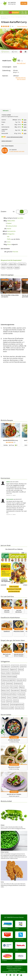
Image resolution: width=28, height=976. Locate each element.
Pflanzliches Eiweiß (19, 631)
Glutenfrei (23, 666)
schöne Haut (21, 694)
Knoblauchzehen (12, 226)
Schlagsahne (10, 234)
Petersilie (15, 252)
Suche (22, 13)
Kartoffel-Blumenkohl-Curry (10, 440)
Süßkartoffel (12, 264)
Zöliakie (15, 697)
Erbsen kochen (5, 852)
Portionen (22, 214)
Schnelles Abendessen (14, 740)
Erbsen (9, 244)
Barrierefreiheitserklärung (9, 972)
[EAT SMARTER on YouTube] (21, 975)
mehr (25, 119)
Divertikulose (15, 673)
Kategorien (23, 972)
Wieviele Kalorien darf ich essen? (21, 78)
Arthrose (21, 669)
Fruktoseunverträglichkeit (8, 680)
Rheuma (23, 690)
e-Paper (25, 585)
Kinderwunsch (18, 683)
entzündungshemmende (16, 704)
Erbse (3, 268)
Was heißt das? (21, 63)
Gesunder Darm (21, 680)
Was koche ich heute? (14, 767)
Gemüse (16, 701)
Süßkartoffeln (11, 221)
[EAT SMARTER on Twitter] (17, 975)
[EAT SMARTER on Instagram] (14, 975)
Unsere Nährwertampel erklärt (15, 137)
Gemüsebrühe (11, 231)
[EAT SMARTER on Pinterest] (10, 975)
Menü (2, 13)
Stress (9, 697)
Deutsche (9, 701)
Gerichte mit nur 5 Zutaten (14, 794)
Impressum (9, 966)
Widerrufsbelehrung (14, 970)
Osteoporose (5, 704)
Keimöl (9, 228)
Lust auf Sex (5, 687)
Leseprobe (3, 585)
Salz (8, 236)
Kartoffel (4, 264)
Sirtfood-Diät (15, 666)
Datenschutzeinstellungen (14, 968)
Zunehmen (22, 697)
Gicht (3, 683)
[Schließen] (1, 3)
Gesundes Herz (19, 708)
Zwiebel (9, 223)
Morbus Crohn (5, 690)
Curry (8, 242)
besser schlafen (6, 673)
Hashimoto (9, 683)
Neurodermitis (15, 690)
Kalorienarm (5, 669)
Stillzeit (4, 697)
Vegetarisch (13, 669)
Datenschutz (17, 966)
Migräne (21, 687)
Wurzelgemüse (5, 666)
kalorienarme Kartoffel (7, 708)
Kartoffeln (20, 218)
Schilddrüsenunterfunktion (9, 694)
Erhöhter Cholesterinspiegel (9, 676)
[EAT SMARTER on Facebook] (6, 975)
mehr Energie (13, 687)
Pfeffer (9, 239)
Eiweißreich (7, 631)
